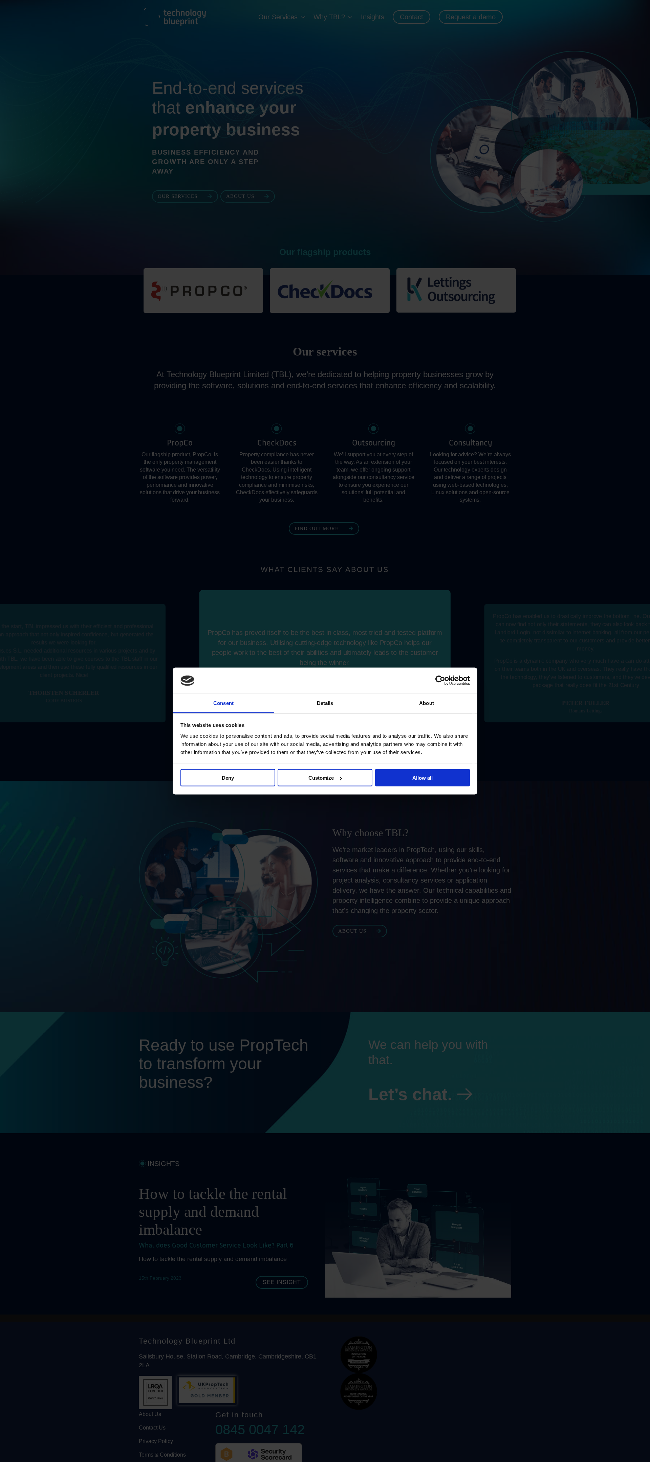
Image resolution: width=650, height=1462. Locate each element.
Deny (228, 778)
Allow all (422, 778)
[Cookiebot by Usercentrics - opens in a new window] (440, 681)
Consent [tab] (223, 703)
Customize (321, 778)
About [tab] (426, 703)
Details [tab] (325, 703)
